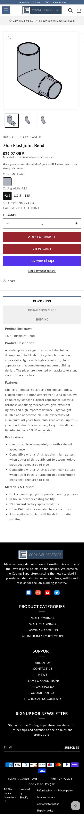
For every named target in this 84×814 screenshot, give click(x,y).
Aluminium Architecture (43, 636)
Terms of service (46, 797)
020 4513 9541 (23, 20)
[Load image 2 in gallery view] (27, 120)
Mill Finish (7, 181)
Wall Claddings (42, 624)
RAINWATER (33, 136)
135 (27, 197)
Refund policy (44, 790)
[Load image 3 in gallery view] (43, 120)
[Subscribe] (71, 748)
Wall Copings (42, 618)
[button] (6, 10)
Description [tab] (42, 301)
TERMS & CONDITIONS (22, 778)
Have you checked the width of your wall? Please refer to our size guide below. (40, 166)
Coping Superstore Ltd (10, 797)
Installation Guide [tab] (42, 310)
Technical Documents (43, 698)
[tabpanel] (42, 424)
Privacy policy (65, 790)
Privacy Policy (43, 686)
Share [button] (11, 280)
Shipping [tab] (42, 319)
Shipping (23, 157)
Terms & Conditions (43, 680)
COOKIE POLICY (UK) (42, 784)
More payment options (42, 270)
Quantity (9, 215)
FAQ (47, 2)
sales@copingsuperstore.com (57, 20)
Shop (18, 136)
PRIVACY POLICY (61, 778)
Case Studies (59, 2)
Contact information (48, 803)
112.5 (17, 197)
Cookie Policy (43, 692)
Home (7, 136)
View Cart (42, 249)
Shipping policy (45, 810)
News (42, 674)
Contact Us (43, 668)
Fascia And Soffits (43, 630)
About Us (24, 2)
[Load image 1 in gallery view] (12, 120)
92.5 (8, 197)
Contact (37, 2)
